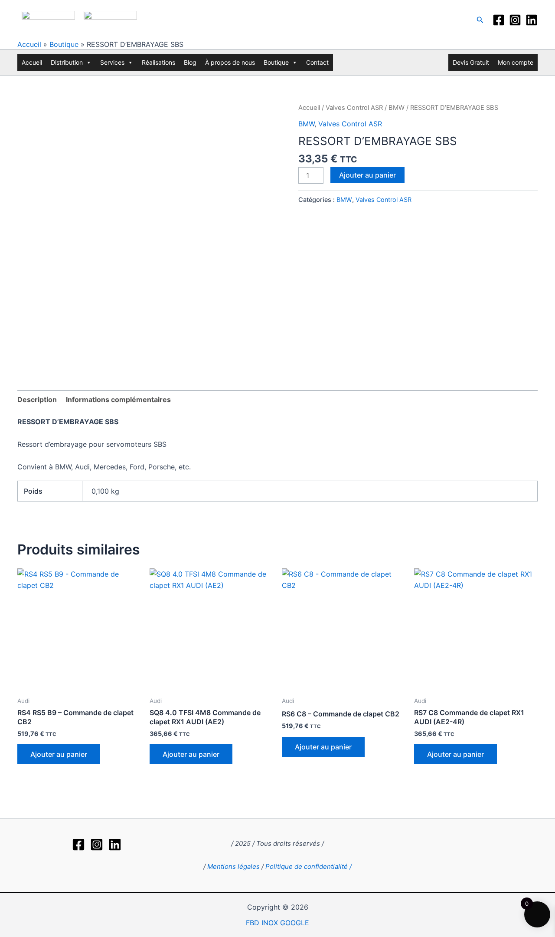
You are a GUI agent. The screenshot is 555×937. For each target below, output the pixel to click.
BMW (396, 108)
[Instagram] (515, 20)
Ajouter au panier (367, 175)
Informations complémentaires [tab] (118, 399)
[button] (480, 20)
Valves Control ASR (354, 108)
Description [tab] (37, 399)
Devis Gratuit (471, 62)
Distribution (67, 62)
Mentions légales (233, 866)
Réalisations (158, 62)
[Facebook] (499, 20)
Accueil (29, 44)
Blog (190, 62)
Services (112, 62)
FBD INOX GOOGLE (277, 922)
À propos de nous (230, 62)
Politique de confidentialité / (308, 866)
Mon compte (515, 62)
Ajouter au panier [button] (58, 754)
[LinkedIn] (532, 20)
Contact (317, 62)
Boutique (63, 44)
